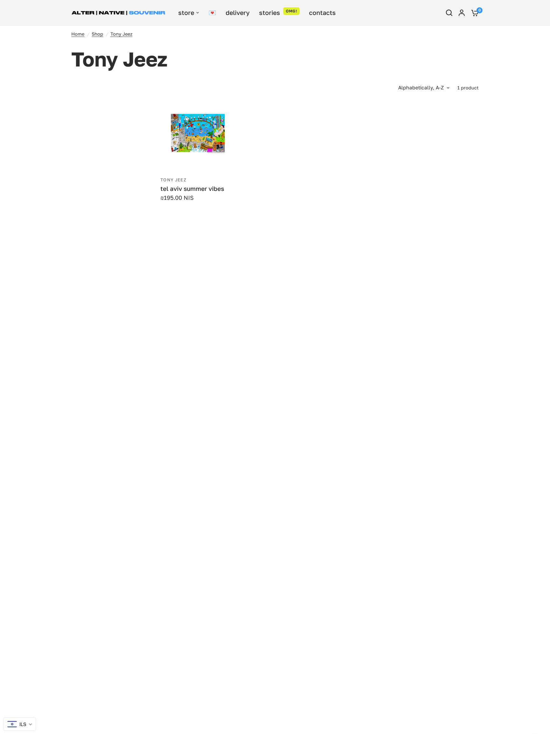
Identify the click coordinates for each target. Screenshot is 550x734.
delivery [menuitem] (238, 12)
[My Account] (461, 12)
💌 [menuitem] (212, 12)
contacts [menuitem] (322, 12)
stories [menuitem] (269, 12)
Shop (97, 34)
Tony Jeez (121, 34)
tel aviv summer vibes (192, 188)
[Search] (449, 12)
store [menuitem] (186, 12)
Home (77, 34)
